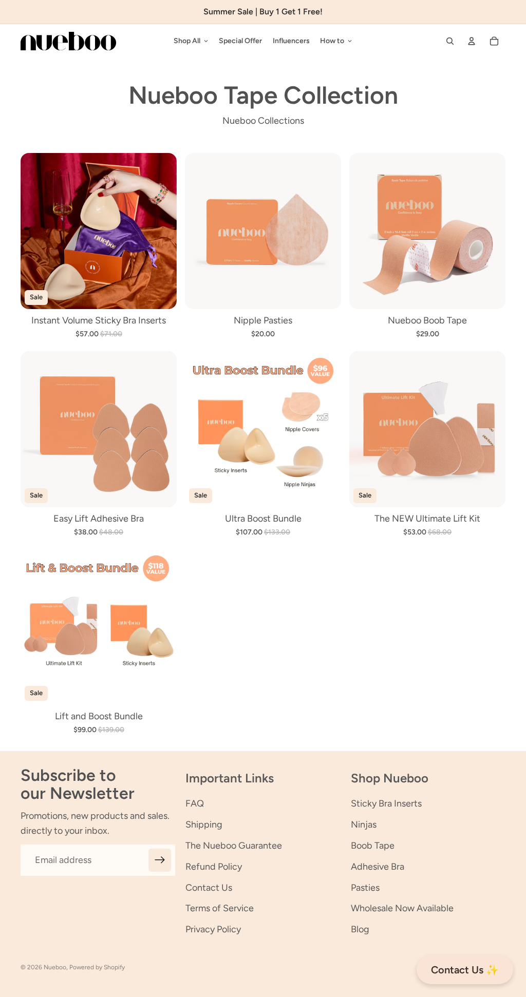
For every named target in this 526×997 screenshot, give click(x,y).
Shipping (203, 824)
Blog (360, 929)
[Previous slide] (36, 231)
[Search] (450, 41)
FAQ (194, 803)
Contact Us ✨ (465, 970)
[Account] (471, 41)
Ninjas (364, 824)
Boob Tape (372, 845)
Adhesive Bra (377, 866)
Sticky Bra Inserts (386, 803)
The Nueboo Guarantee (233, 845)
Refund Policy (213, 866)
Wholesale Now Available (402, 908)
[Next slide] (161, 231)
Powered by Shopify (97, 967)
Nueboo (55, 967)
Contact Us (208, 887)
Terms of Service (219, 908)
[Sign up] (160, 860)
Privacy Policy (213, 929)
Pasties (365, 887)
